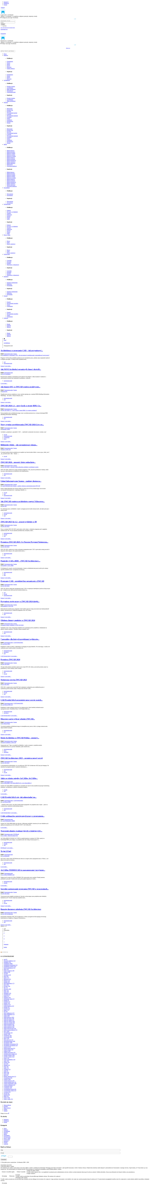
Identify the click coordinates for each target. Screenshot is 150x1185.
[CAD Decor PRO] (6, 802)
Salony (8, 118)
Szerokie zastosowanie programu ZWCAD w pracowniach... (25, 889)
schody (7, 1062)
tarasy (6, 1073)
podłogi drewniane (9, 1052)
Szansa (15, 353)
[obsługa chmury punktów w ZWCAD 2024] (12, 625)
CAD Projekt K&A (18, 642)
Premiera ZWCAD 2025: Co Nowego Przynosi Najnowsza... (24, 542)
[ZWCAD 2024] (5, 586)
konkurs (7, 1004)
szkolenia (6, 752)
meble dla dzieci (9, 1018)
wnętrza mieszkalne (10, 1083)
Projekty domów (11, 86)
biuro (6, 969)
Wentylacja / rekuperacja (13, 264)
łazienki (7, 1094)
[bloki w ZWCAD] (6, 449)
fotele (6, 992)
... (4, 941)
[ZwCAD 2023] (5, 684)
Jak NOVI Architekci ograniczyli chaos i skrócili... (21, 369)
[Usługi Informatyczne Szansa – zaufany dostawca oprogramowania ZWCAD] (20, 486)
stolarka (7, 1065)
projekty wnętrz (9, 1056)
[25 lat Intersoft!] (5, 856)
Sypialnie (9, 117)
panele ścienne (8, 1049)
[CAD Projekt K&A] (4, 953)
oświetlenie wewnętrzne (11, 1044)
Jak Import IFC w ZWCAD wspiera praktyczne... (20, 387)
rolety (6, 1061)
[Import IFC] (4, 391)
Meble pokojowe (11, 163)
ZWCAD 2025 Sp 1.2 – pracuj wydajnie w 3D (19, 522)
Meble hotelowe (11, 157)
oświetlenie (8, 1042)
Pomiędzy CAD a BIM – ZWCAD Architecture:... (20, 561)
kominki (7, 1001)
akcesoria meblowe (9, 960)
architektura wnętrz (10, 966)
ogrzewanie (8, 1037)
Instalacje (6, 1141)
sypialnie (7, 1069)
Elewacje (9, 67)
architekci (7, 962)
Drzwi (8, 241)
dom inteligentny (9, 983)
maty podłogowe (9, 1013)
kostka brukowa (9, 1006)
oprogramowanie (8, 363)
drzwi (6, 984)
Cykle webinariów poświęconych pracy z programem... (22, 816)
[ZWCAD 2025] (5, 526)
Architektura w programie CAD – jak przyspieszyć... (22, 350)
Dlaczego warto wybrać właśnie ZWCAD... (18, 719)
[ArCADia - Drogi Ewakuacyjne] (9, 835)
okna (6, 1038)
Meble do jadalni (11, 153)
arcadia (5, 789)
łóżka (6, 1096)
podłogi (7, 1051)
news (5, 439)
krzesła (7, 1007)
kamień (6, 1000)
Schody (9, 216)
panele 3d (7, 1047)
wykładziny (8, 1087)
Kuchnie (9, 111)
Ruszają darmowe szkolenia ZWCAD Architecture (21, 909)
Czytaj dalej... (7, 366)
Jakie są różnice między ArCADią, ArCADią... (19, 778)
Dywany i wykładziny (12, 212)
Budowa (6, 1129)
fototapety (7, 993)
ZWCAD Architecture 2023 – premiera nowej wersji (22, 758)
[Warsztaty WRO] (5, 429)
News (5, 1128)
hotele (6, 996)
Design (8, 122)
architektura (8, 963)
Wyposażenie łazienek (12, 115)
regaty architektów (9, 1059)
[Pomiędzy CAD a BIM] (7, 565)
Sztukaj (5, 1110)
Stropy (8, 64)
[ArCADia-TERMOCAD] (7, 874)
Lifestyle (6, 1144)
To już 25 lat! (6, 851)
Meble (5, 1134)
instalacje (7, 997)
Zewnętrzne (10, 195)
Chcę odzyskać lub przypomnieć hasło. (8, 27)
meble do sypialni (9, 1023)
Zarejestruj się (4, 29)
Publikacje (6, 3)
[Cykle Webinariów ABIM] (8, 821)
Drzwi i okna (7, 1138)
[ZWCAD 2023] (5, 763)
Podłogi (9, 210)
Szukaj (5, 1109)
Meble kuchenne (11, 159)
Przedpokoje (10, 121)
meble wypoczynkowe (10, 1030)
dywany (7, 986)
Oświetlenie (7, 1135)
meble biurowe (9, 1017)
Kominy (9, 263)
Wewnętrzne (10, 194)
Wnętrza (6, 1132)
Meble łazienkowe (11, 160)
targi (6, 1075)
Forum (5, 4)
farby (6, 990)
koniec (5, 947)
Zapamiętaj (4, 25)
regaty (6, 1058)
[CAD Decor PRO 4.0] (7, 704)
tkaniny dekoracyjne (10, 1076)
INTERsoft (16, 834)
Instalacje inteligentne (12, 282)
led (6, 1011)
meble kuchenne (9, 1024)
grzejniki (7, 994)
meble (7, 1015)
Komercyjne (10, 110)
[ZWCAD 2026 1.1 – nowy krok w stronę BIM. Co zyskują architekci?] (19, 410)
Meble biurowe (10, 150)
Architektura (10, 88)
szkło (6, 1071)
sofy (6, 1063)
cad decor (6, 652)
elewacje (7, 989)
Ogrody (9, 302)
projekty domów (9, 1055)
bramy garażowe (9, 970)
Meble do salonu (11, 154)
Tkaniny (9, 213)
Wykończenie (7, 1137)
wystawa (7, 1092)
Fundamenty (10, 61)
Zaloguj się (68, 48)
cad (4, 362)
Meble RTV (10, 164)
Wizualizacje (10, 90)
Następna (6, 944)
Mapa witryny (7, 1108)
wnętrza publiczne (9, 1085)
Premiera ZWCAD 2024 (10, 659)
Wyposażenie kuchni (12, 113)
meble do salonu (9, 1021)
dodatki (7, 982)
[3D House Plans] (5, 723)
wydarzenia (6, 437)
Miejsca (9, 327)
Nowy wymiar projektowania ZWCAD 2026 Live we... (22, 425)
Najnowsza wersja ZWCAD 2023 (14, 680)
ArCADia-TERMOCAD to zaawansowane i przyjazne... (23, 870)
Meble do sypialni (11, 156)
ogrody (7, 1034)
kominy (7, 1003)
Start (5, 340)
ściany (7, 1097)
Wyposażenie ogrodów (12, 303)
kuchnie (7, 1008)
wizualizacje (8, 1078)
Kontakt (6, 1106)
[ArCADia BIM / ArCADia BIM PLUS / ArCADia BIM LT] (16, 783)
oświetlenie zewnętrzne (11, 1045)
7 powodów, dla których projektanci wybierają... (20, 639)
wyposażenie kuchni (10, 1089)
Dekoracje (9, 214)
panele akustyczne (9, 1048)
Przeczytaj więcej (143, 1172)
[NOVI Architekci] (5, 374)
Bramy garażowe (11, 244)
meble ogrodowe (9, 1025)
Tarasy (8, 304)
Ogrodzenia (10, 306)
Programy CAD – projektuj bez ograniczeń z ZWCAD (22, 581)
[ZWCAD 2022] (5, 893)
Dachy (8, 65)
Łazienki (9, 114)
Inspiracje (6, 2)
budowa (7, 972)
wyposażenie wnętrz (10, 1090)
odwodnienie (8, 1032)
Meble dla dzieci (11, 152)
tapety (6, 1072)
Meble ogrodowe (11, 162)
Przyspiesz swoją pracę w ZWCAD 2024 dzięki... (20, 601)
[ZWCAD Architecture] (7, 914)
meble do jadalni (9, 1020)
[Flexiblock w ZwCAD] (7, 606)
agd (5, 959)
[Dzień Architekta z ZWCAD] (8, 742)
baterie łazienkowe (9, 968)
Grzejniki (9, 260)
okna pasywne (8, 1039)
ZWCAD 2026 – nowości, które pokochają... (18, 462)
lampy (6, 1010)
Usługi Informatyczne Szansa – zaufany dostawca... (21, 481)
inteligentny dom (9, 999)
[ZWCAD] (4, 506)
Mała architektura (11, 89)
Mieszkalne (9, 108)
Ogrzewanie (7, 1139)
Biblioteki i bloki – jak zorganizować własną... (19, 445)
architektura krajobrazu (10, 965)
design (7, 980)
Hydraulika (9, 285)
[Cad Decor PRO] (5, 644)
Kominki (9, 262)
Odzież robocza (11, 68)
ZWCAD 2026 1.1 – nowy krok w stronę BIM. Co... (21, 406)
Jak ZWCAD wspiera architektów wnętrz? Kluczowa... (23, 501)
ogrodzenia (8, 1035)
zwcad (5, 434)
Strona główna (7, 1105)
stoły (6, 1066)
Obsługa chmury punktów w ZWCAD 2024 (18, 620)
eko (6, 987)
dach (6, 976)
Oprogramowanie (11, 92)
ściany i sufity (8, 1099)
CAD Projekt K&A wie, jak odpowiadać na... (18, 797)
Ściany (8, 63)
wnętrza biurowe (9, 1080)
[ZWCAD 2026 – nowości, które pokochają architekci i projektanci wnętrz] (19, 467)
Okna (8, 242)
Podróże (9, 325)
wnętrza (7, 1079)
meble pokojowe (9, 1027)
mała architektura (9, 1014)
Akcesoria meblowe (12, 166)
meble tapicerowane (10, 1028)
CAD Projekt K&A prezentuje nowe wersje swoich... (22, 700)
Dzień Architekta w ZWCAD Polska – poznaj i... (20, 738)
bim (5, 575)
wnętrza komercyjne (10, 1082)
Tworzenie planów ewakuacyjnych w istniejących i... (21, 831)
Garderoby (9, 120)
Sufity (8, 219)
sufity (6, 1068)
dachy (6, 977)
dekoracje (7, 979)
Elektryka (9, 284)
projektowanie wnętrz (10, 1054)
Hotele (8, 324)
